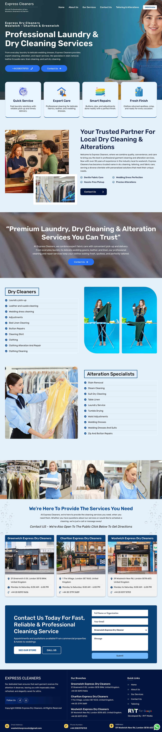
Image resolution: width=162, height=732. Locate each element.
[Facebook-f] (20, 700)
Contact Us (106, 7)
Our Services (89, 7)
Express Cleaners (19, 4)
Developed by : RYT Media (140, 716)
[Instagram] (26, 700)
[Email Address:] (7, 726)
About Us (73, 7)
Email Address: (17, 725)
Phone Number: (76, 725)
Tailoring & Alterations (127, 7)
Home (61, 7)
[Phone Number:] (66, 726)
